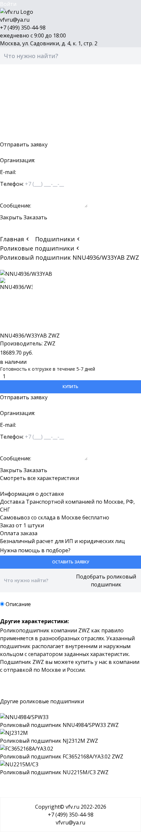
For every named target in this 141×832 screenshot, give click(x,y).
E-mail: (8, 172)
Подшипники (55, 239)
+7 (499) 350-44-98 (23, 27)
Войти (8, 4)
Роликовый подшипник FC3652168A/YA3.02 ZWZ (61, 756)
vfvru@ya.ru (15, 19)
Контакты (13, 120)
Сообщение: (15, 205)
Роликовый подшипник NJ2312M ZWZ (49, 740)
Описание (18, 604)
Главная (12, 239)
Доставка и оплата (24, 105)
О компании (15, 113)
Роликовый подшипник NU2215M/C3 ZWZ (54, 772)
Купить (70, 386)
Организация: (17, 160)
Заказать (35, 217)
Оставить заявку (21, 136)
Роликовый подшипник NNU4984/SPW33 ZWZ (59, 725)
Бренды (10, 97)
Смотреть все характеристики (39, 478)
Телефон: (12, 183)
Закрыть (11, 217)
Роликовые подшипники (37, 248)
